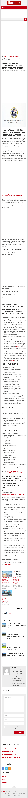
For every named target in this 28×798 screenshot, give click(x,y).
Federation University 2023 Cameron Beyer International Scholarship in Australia (15, 655)
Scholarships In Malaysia (16, 70)
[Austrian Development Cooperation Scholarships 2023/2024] (18, 574)
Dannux (3, 791)
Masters (11, 146)
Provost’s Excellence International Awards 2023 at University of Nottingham (15, 645)
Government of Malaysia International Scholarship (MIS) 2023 (6, 580)
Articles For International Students (11, 757)
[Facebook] (3, 768)
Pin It (10, 613)
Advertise (4, 782)
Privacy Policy (12, 795)
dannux (8, 629)
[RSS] (9, 768)
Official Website (7, 564)
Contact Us (4, 779)
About (7, 793)
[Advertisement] (14, 14)
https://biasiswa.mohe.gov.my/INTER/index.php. (13, 494)
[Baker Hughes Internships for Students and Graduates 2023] (7, 593)
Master (13, 151)
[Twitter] (6, 768)
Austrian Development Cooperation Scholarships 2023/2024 (16, 580)
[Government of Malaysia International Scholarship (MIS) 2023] (7, 574)
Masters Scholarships (9, 617)
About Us (4, 776)
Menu (3, 7)
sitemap (20, 795)
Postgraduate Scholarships (9, 754)
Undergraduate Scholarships (9, 748)
